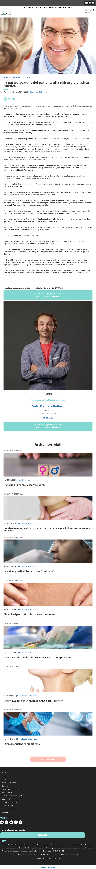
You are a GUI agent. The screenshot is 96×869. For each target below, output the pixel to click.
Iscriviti (42, 835)
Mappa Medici (7, 805)
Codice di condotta (9, 802)
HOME (6, 77)
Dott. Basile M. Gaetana (28, 480)
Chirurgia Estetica (20, 77)
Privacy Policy (7, 792)
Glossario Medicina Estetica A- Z (58, 7)
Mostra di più (48, 759)
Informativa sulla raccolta (48, 867)
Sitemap (5, 812)
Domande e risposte (32, 7)
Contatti (5, 786)
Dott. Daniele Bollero (38, 92)
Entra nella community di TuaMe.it (14, 789)
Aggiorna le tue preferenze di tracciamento (48, 858)
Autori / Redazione (9, 783)
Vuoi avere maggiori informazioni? (48, 295)
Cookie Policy (7, 799)
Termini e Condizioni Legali (12, 796)
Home (4, 776)
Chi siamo (5, 779)
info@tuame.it (74, 855)
